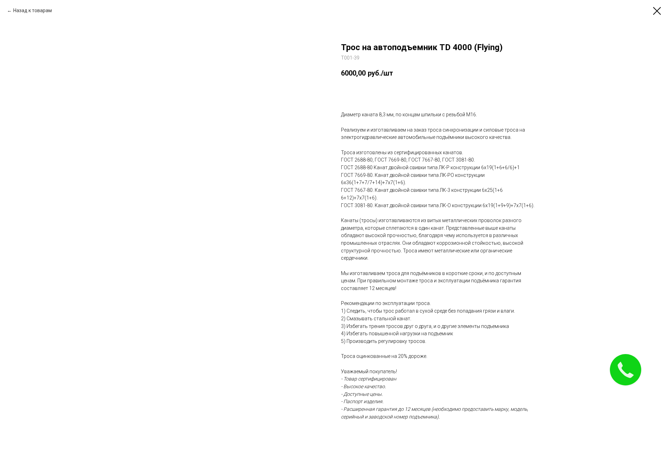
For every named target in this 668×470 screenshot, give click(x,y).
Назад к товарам (32, 10)
